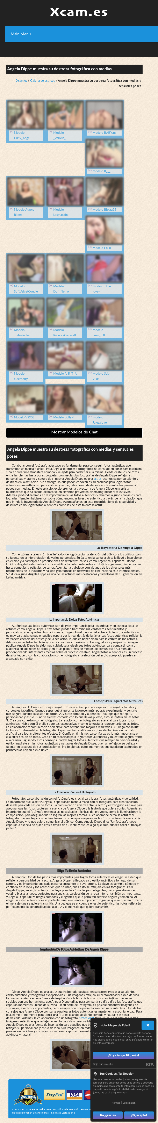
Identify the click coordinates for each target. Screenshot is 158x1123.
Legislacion (67, 1112)
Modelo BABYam (104, 132)
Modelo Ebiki (102, 248)
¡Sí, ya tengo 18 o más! (123, 1055)
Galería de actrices (42, 80)
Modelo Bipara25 (104, 209)
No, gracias (108, 1115)
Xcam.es (21, 80)
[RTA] (149, 1064)
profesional (86, 1018)
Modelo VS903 (24, 417)
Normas (55, 1112)
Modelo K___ (101, 171)
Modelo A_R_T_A (65, 373)
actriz (97, 478)
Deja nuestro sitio (103, 1064)
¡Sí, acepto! (139, 1115)
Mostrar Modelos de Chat (74, 432)
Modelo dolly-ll (63, 417)
